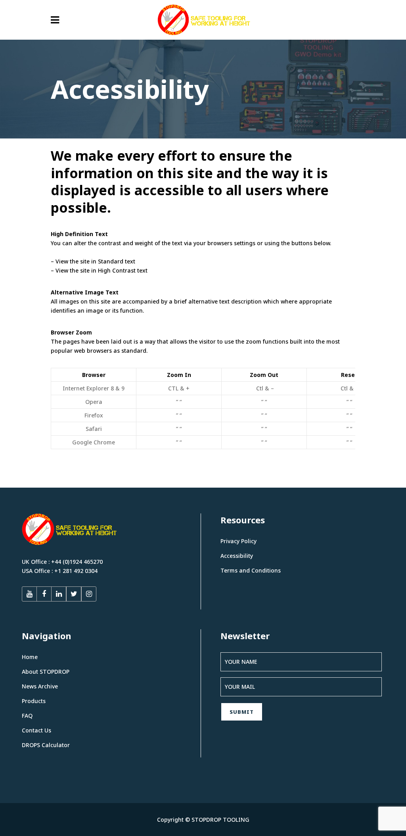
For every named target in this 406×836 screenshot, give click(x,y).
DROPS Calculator (46, 745)
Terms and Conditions (250, 570)
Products (34, 701)
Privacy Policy (238, 541)
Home (30, 657)
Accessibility (236, 555)
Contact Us (36, 730)
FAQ (27, 715)
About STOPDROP (45, 671)
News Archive (40, 686)
